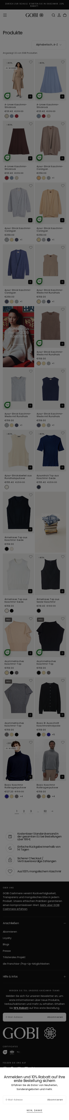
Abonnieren (55, 1099)
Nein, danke (34, 1110)
